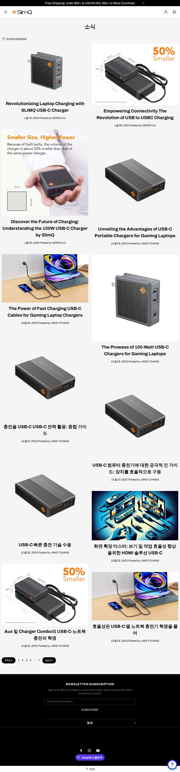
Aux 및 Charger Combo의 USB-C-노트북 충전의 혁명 (45, 634)
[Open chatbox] (172, 765)
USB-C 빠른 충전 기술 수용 (45, 544)
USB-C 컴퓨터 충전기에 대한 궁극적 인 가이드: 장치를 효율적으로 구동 (135, 468)
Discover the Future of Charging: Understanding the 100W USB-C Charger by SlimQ (45, 228)
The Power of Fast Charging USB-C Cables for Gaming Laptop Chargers (45, 312)
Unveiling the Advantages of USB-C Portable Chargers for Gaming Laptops (135, 232)
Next (49, 660)
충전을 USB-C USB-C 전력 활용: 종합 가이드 (45, 430)
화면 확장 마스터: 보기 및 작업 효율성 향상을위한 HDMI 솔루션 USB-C (135, 549)
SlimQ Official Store (22, 12)
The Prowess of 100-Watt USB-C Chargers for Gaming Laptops (135, 350)
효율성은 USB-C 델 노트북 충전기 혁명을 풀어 (135, 629)
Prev (8, 660)
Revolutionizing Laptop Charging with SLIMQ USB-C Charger (45, 107)
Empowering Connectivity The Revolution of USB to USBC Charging (135, 114)
